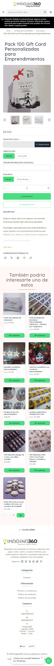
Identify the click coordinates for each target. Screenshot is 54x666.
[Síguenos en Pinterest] (41, 561)
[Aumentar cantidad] (48, 188)
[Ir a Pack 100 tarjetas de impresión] (14, 304)
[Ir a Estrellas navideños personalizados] (14, 353)
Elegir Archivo (44, 144)
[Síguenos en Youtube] (33, 561)
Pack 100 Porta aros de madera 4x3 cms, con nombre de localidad (14, 504)
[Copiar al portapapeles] (31, 258)
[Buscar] (45, 12)
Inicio (8, 31)
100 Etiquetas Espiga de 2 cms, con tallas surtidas (14, 457)
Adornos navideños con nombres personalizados (39, 369)
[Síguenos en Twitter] (29, 561)
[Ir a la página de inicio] (27, 4)
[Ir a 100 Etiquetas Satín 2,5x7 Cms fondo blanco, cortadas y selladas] (40, 441)
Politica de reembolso (27, 594)
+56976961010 (27, 614)
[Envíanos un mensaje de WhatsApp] (48, 660)
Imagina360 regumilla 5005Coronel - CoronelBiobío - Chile (27, 630)
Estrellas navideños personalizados (12, 368)
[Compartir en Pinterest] (24, 258)
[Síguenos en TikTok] (37, 561)
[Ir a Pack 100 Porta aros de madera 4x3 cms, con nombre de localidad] (14, 488)
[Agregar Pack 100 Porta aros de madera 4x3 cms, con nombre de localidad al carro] (21, 515)
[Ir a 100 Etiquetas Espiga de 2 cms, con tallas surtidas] (14, 441)
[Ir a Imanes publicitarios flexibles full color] (40, 398)
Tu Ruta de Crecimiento (23, 31)
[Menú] (3, 12)
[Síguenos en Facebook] (26, 561)
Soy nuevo (40, 31)
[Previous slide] (5, 120)
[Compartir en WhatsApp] (18, 258)
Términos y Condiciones (27, 591)
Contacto (27, 577)
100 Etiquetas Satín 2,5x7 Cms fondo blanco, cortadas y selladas (37, 458)
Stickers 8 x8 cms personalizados (11, 413)
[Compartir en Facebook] (5, 258)
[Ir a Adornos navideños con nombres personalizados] (40, 353)
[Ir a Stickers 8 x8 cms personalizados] (14, 398)
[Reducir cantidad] (5, 188)
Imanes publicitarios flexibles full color (38, 413)
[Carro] (50, 12)
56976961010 (27, 620)
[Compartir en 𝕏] (11, 258)
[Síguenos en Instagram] (22, 561)
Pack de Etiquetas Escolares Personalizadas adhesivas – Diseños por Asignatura (38, 322)
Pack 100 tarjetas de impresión (12, 319)
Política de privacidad (27, 598)
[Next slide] (49, 120)
